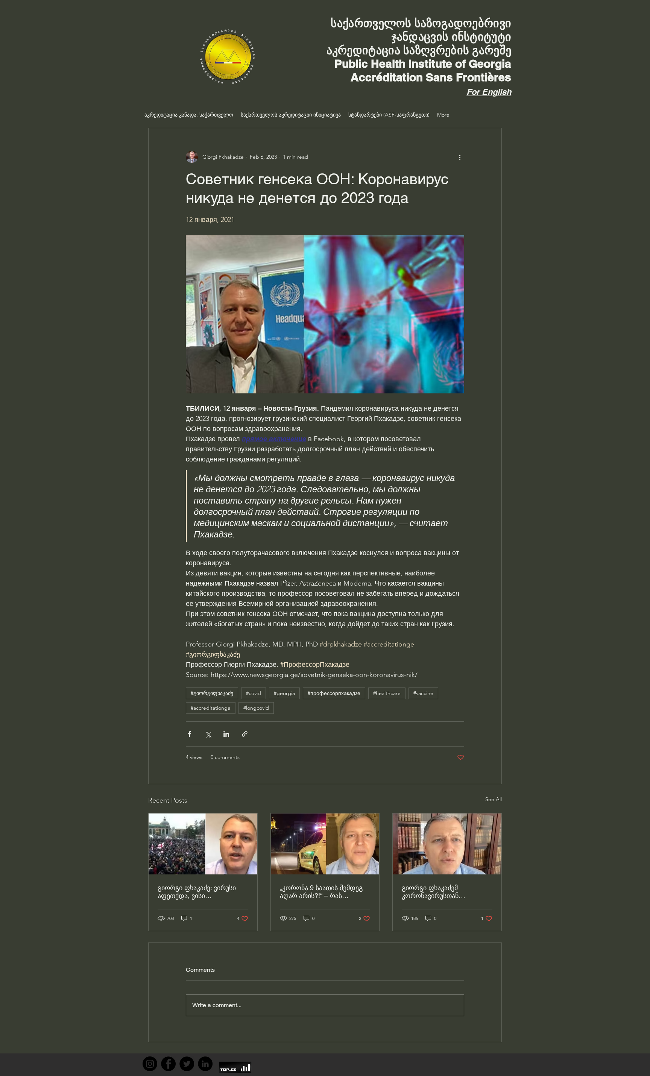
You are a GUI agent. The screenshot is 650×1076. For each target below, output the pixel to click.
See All (493, 799)
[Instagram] (150, 1063)
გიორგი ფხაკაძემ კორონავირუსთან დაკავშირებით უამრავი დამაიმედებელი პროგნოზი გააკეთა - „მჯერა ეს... (445, 892)
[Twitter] (186, 1063)
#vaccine (423, 693)
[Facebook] (168, 1063)
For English (488, 92)
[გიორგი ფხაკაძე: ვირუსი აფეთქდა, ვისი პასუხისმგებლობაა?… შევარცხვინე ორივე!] (203, 843)
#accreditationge (211, 707)
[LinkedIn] (205, 1063)
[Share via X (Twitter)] (207, 734)
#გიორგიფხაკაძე (212, 693)
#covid (253, 693)
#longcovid (256, 707)
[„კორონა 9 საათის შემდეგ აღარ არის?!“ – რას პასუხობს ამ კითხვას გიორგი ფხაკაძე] (325, 843)
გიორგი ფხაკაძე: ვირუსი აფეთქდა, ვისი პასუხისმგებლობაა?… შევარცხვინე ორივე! (197, 892)
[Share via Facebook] (189, 734)
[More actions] (459, 156)
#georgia (284, 693)
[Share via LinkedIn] (226, 734)
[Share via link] (244, 734)
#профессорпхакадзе (334, 693)
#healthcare (387, 693)
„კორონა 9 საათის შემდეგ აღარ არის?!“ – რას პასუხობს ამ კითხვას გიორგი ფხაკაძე (321, 892)
